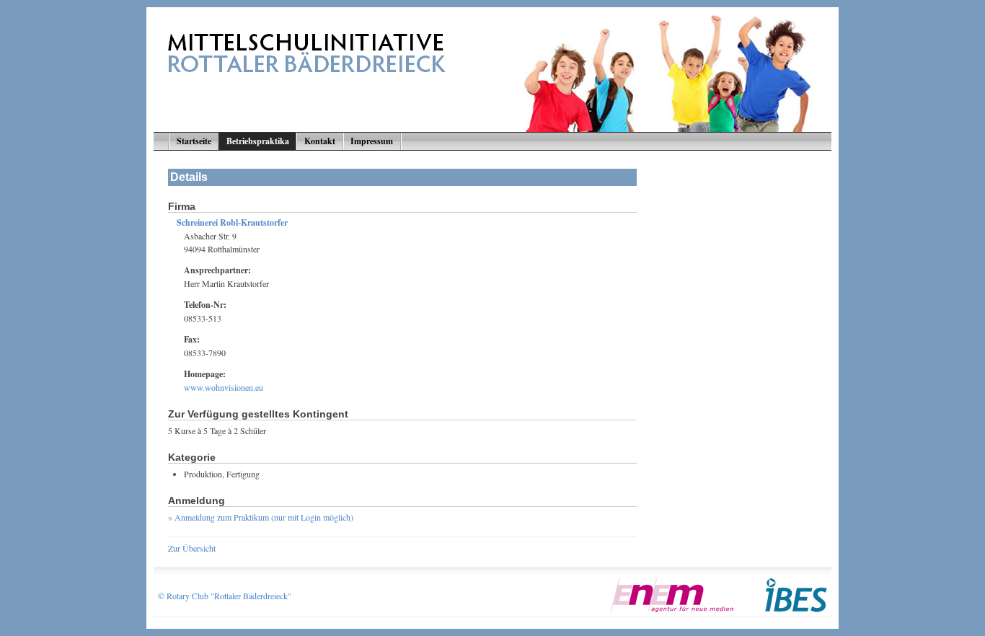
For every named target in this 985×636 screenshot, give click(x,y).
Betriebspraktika (257, 141)
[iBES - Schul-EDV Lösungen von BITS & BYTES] (796, 608)
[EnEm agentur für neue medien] (672, 608)
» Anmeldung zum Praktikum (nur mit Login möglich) (260, 517)
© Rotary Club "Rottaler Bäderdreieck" (224, 595)
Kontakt (319, 141)
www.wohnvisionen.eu (223, 387)
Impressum (371, 141)
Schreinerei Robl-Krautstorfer (232, 222)
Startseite (194, 141)
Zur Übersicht (192, 548)
